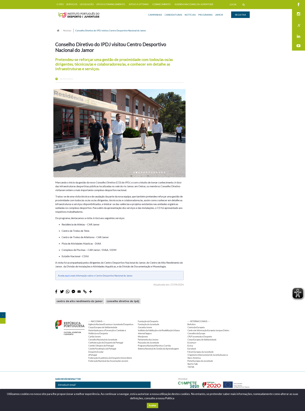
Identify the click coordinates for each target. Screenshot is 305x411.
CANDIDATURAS (173, 14)
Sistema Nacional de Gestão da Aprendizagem (158, 348)
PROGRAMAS (205, 14)
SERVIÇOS (71, 4)
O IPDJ (60, 4)
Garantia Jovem (145, 327)
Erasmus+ (191, 342)
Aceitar (152, 405)
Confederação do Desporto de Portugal (105, 342)
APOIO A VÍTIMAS (139, 4)
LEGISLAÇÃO (87, 4)
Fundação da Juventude (148, 324)
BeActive (191, 324)
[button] (63, 133)
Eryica (190, 345)
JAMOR (219, 14)
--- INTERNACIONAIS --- (198, 321)
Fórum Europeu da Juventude (200, 352)
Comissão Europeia (196, 327)
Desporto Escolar (96, 352)
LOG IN (233, 4)
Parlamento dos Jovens (148, 339)
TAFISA (190, 367)
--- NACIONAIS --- (96, 321)
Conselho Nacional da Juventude (102, 339)
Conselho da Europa (196, 333)
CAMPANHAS (155, 14)
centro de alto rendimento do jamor (80, 301)
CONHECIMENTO (161, 4)
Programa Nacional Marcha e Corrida (154, 345)
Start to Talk (192, 364)
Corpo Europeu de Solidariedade (201, 339)
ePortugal (92, 355)
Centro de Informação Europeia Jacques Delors (208, 330)
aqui (67, 275)
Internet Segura (145, 333)
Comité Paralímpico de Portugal (102, 348)
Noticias (67, 30)
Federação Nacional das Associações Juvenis (108, 361)
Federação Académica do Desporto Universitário (110, 358)
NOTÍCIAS (190, 14)
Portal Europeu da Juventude (200, 361)
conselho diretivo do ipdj (123, 301)
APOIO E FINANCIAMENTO (110, 4)
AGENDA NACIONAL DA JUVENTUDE (194, 4)
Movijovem (143, 336)
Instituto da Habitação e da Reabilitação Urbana (159, 330)
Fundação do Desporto (148, 321)
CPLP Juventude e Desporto (199, 336)
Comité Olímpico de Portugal (101, 345)
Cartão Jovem (94, 336)
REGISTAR (240, 14)
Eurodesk (191, 348)
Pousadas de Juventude (148, 342)
